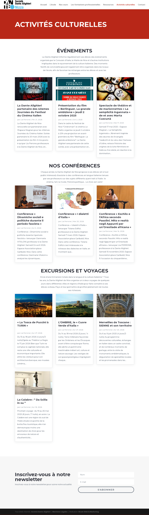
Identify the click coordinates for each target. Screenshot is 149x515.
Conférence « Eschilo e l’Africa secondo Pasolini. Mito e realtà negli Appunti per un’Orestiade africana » (115, 220)
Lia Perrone (25, 120)
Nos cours (63, 5)
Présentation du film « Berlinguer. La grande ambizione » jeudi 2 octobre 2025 (74, 110)
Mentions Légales (59, 512)
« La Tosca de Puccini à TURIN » (33, 326)
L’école (53, 5)
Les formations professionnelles (85, 5)
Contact (141, 5)
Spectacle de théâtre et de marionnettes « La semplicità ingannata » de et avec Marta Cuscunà (115, 112)
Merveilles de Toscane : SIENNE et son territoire (115, 324)
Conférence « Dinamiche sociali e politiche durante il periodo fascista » (30, 218)
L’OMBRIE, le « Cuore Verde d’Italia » (72, 324)
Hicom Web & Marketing (88, 512)
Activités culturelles (126, 5)
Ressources (108, 5)
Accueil (43, 5)
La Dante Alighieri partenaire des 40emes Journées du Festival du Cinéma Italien (33, 110)
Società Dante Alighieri (41, 512)
